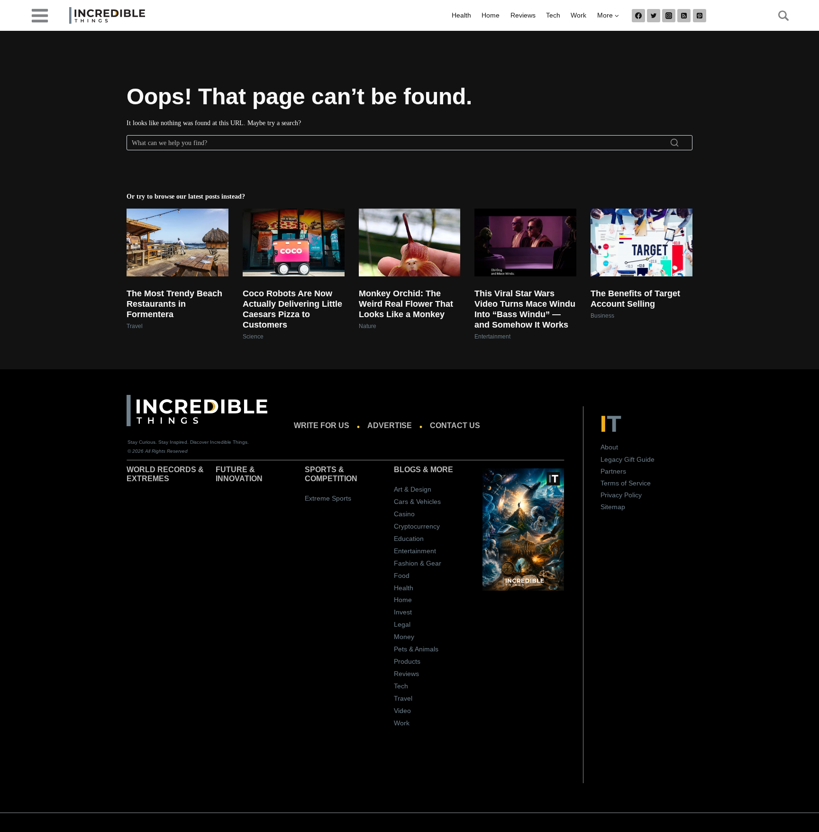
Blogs (407, 470)
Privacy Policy (621, 495)
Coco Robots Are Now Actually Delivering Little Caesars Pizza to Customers (292, 309)
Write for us (321, 425)
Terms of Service (626, 483)
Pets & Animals (416, 649)
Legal (402, 624)
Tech (553, 15)
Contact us (455, 425)
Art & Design (412, 489)
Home (491, 15)
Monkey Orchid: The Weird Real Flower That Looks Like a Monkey (406, 304)
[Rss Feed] (684, 15)
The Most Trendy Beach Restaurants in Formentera (174, 304)
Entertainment (492, 336)
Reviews (523, 15)
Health (461, 15)
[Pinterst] (699, 15)
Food (402, 575)
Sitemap (613, 507)
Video (402, 710)
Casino (404, 514)
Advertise (389, 425)
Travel (135, 326)
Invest (403, 612)
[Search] (674, 143)
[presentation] (177, 242)
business (602, 315)
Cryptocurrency (417, 526)
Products (407, 661)
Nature (367, 326)
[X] (653, 15)
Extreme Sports (328, 498)
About (609, 447)
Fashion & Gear (417, 563)
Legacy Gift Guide (628, 459)
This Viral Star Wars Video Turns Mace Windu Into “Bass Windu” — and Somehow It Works (524, 309)
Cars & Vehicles (417, 501)
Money (404, 636)
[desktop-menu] (39, 14)
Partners (613, 471)
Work (578, 15)
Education (409, 538)
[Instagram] (668, 15)
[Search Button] (778, 15)
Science (253, 336)
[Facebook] (638, 15)
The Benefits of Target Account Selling (635, 299)
